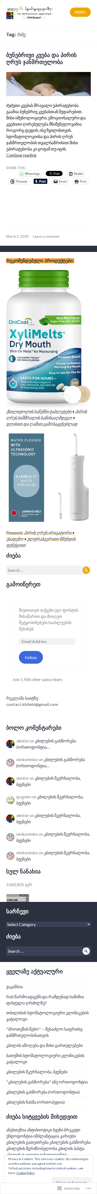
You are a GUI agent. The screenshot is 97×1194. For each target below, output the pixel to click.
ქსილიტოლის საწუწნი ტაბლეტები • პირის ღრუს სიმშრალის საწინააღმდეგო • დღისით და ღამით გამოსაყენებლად (46, 417)
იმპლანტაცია (46, 1135)
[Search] (86, 570)
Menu (80, 12)
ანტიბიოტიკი (39, 1129)
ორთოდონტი (53, 1154)
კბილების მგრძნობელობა (31, 1148)
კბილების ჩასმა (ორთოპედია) (35, 1101)
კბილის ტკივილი (22, 1154)
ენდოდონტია (19, 1135)
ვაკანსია (14, 986)
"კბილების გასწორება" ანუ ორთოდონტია (47, 1081)
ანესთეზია (16, 1129)
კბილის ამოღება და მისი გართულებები (44, 1045)
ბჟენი (58, 1129)
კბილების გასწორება (70, 1142)
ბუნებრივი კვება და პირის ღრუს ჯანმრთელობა (41, 58)
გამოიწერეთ (23, 584)
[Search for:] (48, 570)
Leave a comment (46, 236)
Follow (31, 657)
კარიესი (68, 1135)
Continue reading (21, 155)
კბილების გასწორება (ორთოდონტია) (43, 1091)
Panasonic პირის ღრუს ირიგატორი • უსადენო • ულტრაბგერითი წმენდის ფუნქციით (41, 538)
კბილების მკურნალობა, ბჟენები (37, 1071)
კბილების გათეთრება (27, 1142)
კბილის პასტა (71, 1148)
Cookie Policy (25, 1173)
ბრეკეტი (72, 1129)
